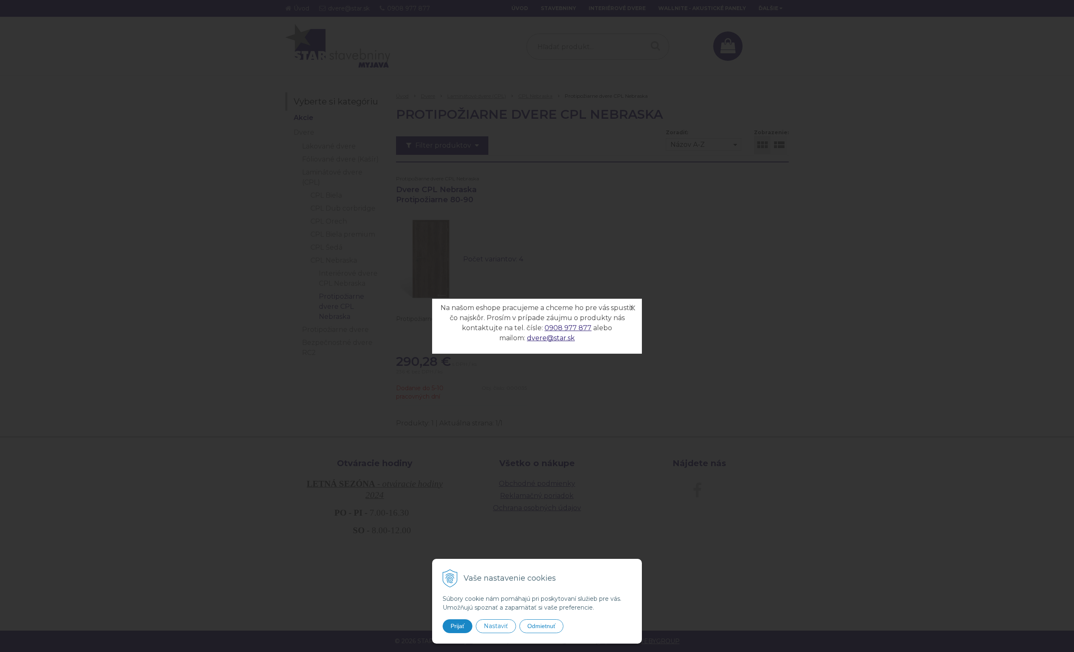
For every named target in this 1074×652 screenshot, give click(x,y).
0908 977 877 (568, 328)
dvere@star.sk (551, 338)
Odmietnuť (541, 626)
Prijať (457, 626)
